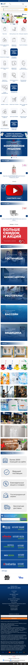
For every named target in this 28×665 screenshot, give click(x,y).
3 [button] (14, 24)
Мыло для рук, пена (14, 33)
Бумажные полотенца (14, 45)
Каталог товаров (4, 6)
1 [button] (10, 24)
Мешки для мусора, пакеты (4, 45)
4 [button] (15, 24)
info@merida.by (21, 643)
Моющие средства (23, 33)
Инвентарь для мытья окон (23, 117)
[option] (14, 18)
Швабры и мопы (4, 104)
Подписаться (24, 519)
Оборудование (14, 92)
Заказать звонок (14, 586)
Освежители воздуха (4, 57)
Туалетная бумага (23, 45)
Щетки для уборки (14, 116)
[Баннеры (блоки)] (14, 147)
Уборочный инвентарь (14, 129)
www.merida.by (15, 621)
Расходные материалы (14, 57)
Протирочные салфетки (4, 117)
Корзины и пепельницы (5, 81)
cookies (13, 656)
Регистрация (24, 1)
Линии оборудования (4, 93)
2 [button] (12, 24)
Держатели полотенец (14, 68)
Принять (11, 661)
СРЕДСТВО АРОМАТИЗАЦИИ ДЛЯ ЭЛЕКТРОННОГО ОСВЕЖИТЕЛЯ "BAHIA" (14, 176)
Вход (20, 1)
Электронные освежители (23, 81)
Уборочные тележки (14, 104)
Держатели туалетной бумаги (23, 68)
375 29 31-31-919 (14, 588)
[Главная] (14, 135)
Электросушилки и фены (14, 81)
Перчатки (4, 33)
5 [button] (17, 24)
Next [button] (25, 18)
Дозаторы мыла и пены (5, 68)
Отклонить (16, 661)
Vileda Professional (5, 128)
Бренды (4, 571)
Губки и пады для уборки (23, 105)
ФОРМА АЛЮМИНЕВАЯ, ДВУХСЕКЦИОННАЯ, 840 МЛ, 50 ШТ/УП (14, 219)
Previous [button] (3, 18)
